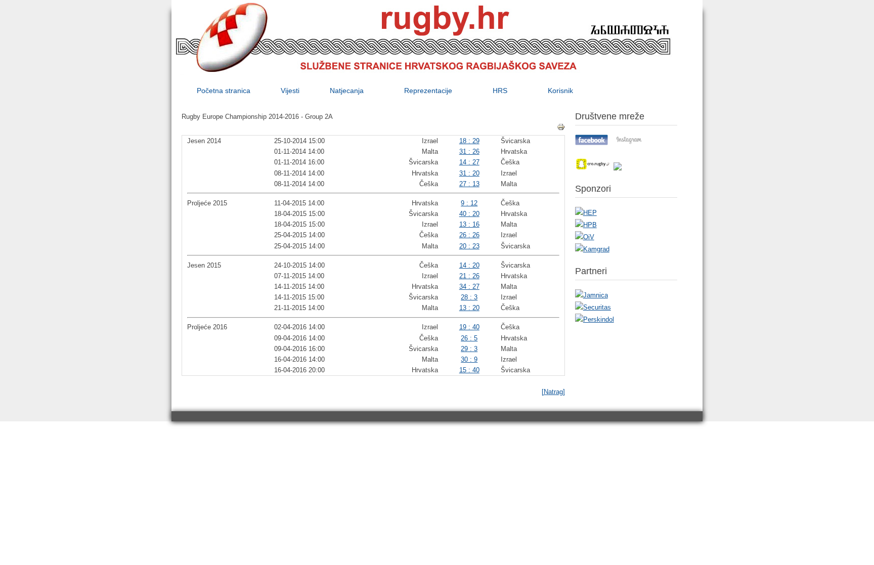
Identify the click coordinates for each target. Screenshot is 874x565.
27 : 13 (469, 184)
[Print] (561, 127)
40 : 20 (469, 214)
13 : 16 (469, 224)
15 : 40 (469, 370)
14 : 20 (469, 265)
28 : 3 (469, 297)
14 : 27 (469, 162)
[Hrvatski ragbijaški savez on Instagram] (629, 143)
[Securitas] (593, 307)
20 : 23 (469, 246)
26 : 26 (469, 235)
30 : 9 (469, 359)
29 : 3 (469, 349)
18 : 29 (469, 141)
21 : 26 (469, 276)
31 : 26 (469, 151)
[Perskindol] (594, 319)
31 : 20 (469, 173)
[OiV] (584, 237)
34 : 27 (469, 286)
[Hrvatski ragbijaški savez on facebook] (591, 143)
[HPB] (586, 225)
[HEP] (586, 212)
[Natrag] (553, 392)
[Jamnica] (591, 295)
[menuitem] (224, 90)
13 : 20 (469, 308)
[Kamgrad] (592, 249)
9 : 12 (469, 203)
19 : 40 (469, 327)
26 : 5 (469, 338)
